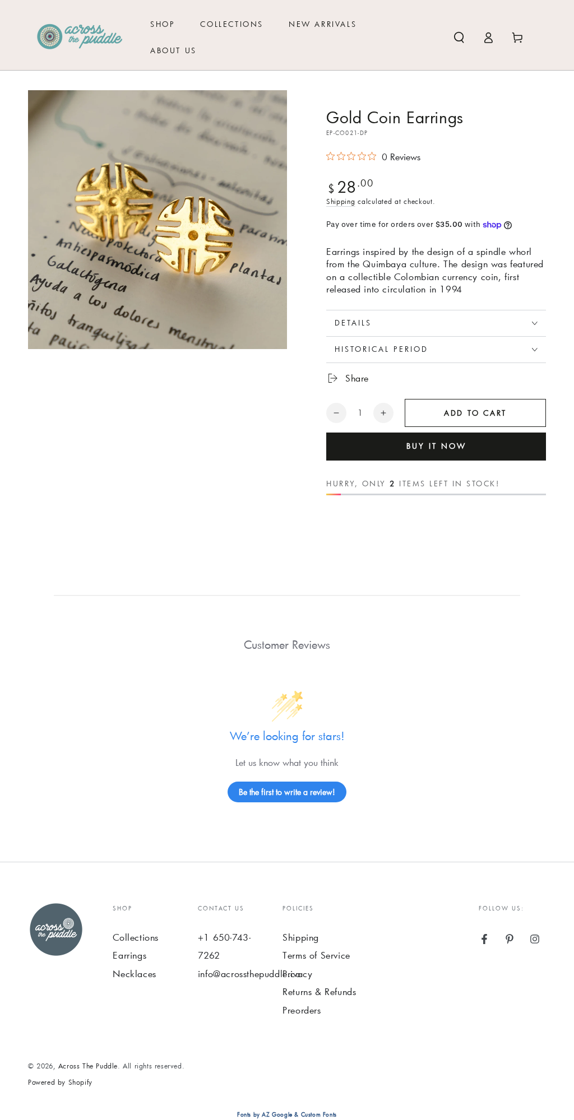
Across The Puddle (88, 1065)
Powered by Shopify (60, 1081)
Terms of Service (316, 955)
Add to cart (475, 413)
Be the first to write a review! (287, 792)
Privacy (297, 973)
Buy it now (436, 446)
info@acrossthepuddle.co (249, 973)
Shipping (340, 201)
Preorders (302, 1010)
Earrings (129, 955)
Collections (136, 937)
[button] (459, 37)
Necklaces (134, 973)
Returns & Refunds (319, 991)
